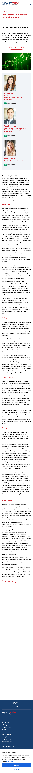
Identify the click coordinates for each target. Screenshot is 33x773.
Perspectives (5, 749)
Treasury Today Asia (7, 739)
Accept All (16, 765)
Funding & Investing (6, 734)
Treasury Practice (6, 732)
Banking (4, 729)
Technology (4, 11)
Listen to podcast (16, 48)
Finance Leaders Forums (8, 746)
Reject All (16, 769)
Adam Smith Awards (7, 741)
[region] (16, 761)
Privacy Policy (9, 761)
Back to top (15, 706)
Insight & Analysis (6, 722)
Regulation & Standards (7, 727)
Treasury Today (5, 737)
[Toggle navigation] (30, 4)
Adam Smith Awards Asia (8, 744)
